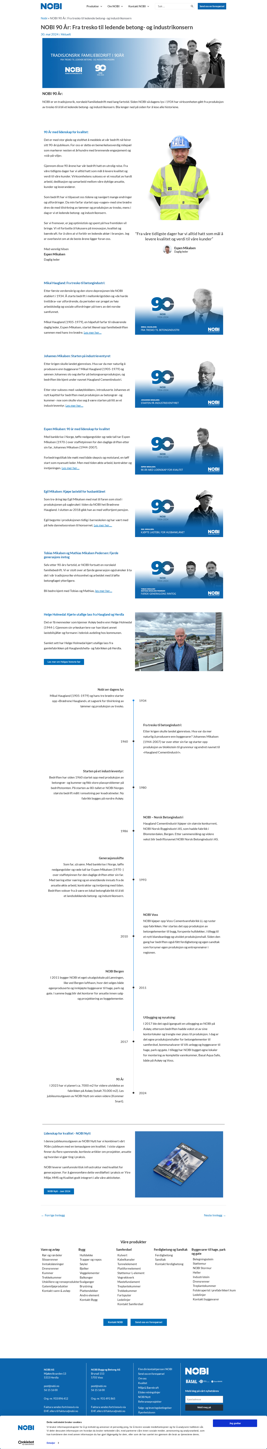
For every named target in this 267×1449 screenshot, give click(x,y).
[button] (100, 6)
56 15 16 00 (51, 1390)
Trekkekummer (52, 1277)
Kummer (47, 1273)
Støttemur (199, 1263)
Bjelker (84, 1268)
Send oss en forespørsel (212, 6)
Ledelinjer (124, 1299)
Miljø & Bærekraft (148, 1387)
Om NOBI (114, 6)
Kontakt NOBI (137, 6)
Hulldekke (86, 1255)
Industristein (201, 1277)
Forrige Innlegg (53, 1215)
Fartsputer (124, 1295)
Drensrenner (50, 1268)
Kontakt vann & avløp (56, 1290)
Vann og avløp (50, 1249)
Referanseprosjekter (150, 1401)
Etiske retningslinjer (149, 1392)
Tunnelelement (127, 1264)
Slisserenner (50, 1259)
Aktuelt (66, 34)
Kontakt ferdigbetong (169, 1264)
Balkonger (86, 1277)
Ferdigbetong (164, 1255)
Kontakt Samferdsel (130, 1304)
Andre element (89, 1295)
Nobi (44, 18)
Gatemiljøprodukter (55, 1286)
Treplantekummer (129, 1286)
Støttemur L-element (130, 1273)
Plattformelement (129, 1268)
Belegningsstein (203, 1259)
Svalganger (87, 1281)
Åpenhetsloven (146, 1412)
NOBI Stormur (202, 1268)
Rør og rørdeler (52, 1255)
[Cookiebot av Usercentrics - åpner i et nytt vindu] (26, 1443)
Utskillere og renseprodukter (61, 1281)
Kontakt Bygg (88, 1299)
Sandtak (160, 1259)
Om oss (142, 1378)
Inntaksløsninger (53, 1264)
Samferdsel (124, 1249)
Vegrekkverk (125, 1277)
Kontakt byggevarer (206, 1299)
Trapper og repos (91, 1259)
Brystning (86, 1286)
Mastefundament (128, 1281)
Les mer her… (93, 332)
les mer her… (103, 591)
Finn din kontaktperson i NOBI (155, 1369)
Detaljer (51, 1443)
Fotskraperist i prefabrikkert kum (214, 1290)
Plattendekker (89, 1290)
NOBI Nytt (144, 1397)
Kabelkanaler (126, 1259)
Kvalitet (142, 1383)
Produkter (93, 6)
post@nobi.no (51, 1386)
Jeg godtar (235, 1423)
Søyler (84, 1264)
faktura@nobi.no (68, 1411)
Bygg (81, 1249)
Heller (197, 1272)
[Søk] (192, 6)
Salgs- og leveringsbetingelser (155, 1407)
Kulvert (122, 1255)
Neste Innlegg (215, 1215)
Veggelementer (90, 1273)
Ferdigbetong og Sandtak (171, 1249)
